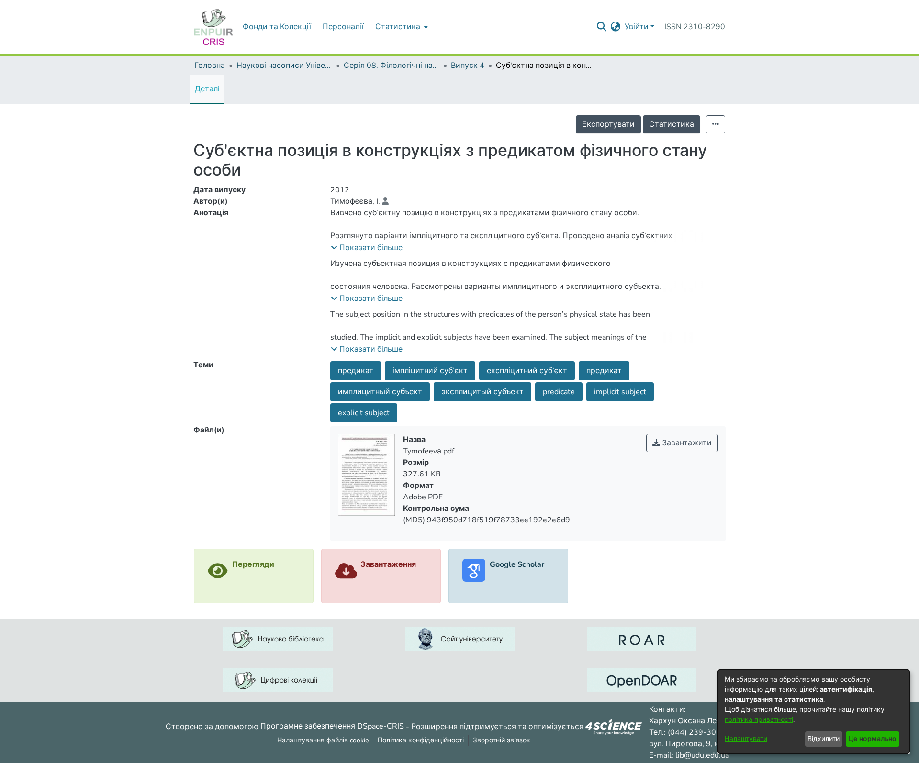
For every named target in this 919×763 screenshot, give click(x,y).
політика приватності (759, 719)
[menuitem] (400, 27)
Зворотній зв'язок (501, 740)
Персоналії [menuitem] (343, 27)
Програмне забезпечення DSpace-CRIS (332, 726)
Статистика (671, 124)
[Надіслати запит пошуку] (602, 27)
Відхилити (823, 738)
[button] (366, 248)
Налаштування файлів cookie (323, 740)
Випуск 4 (467, 65)
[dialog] (813, 711)
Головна (209, 65)
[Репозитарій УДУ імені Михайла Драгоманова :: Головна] (213, 26)
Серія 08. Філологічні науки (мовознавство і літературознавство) (391, 65)
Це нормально (872, 738)
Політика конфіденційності (421, 740)
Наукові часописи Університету (284, 65)
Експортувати (608, 124)
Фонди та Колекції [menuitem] (277, 27)
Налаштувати (746, 738)
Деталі (207, 89)
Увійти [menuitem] (637, 27)
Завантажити (686, 443)
